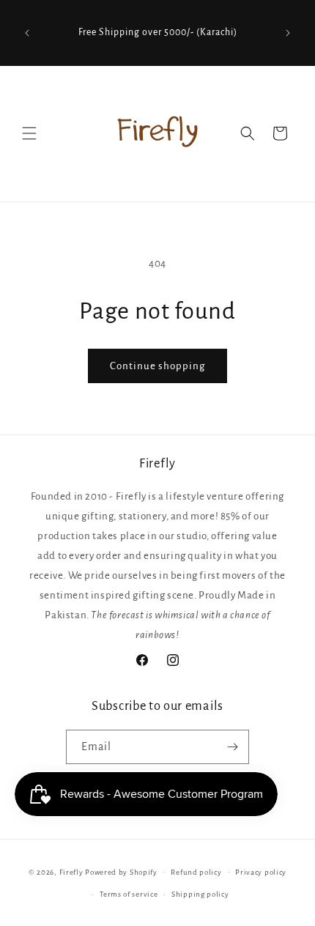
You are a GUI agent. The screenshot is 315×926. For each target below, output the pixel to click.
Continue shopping (157, 365)
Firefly (71, 871)
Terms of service (129, 894)
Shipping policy (200, 894)
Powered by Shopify (121, 871)
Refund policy (196, 872)
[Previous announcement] (27, 33)
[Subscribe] (232, 747)
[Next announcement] (288, 33)
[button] (29, 133)
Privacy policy (260, 872)
